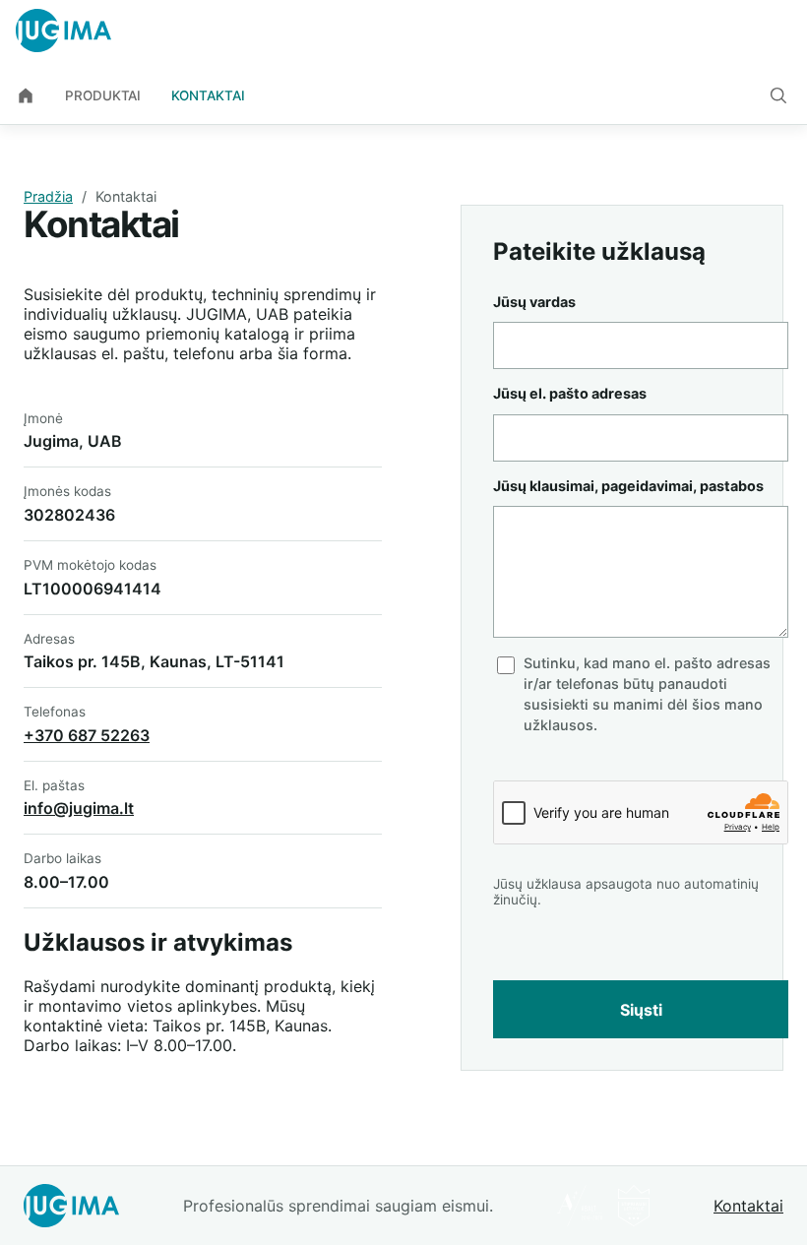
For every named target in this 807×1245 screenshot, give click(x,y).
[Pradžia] (25, 96)
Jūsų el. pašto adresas (570, 393)
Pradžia (48, 196)
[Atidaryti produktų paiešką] (778, 95)
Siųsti (641, 1010)
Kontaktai (208, 95)
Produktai (103, 95)
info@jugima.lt (79, 808)
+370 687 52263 (87, 735)
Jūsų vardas (534, 301)
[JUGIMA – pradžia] (63, 30)
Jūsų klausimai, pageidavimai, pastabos (628, 485)
